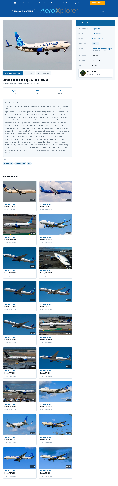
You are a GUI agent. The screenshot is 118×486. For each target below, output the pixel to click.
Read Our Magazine (23, 11)
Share (29, 73)
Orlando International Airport (102, 49)
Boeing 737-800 (20, 163)
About (64, 3)
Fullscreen (43, 73)
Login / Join (78, 3)
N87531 (96, 43)
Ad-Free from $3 (97, 3)
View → (109, 73)
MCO (29, 163)
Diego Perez (96, 29)
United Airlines (8, 163)
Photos (53, 3)
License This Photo (13, 73)
